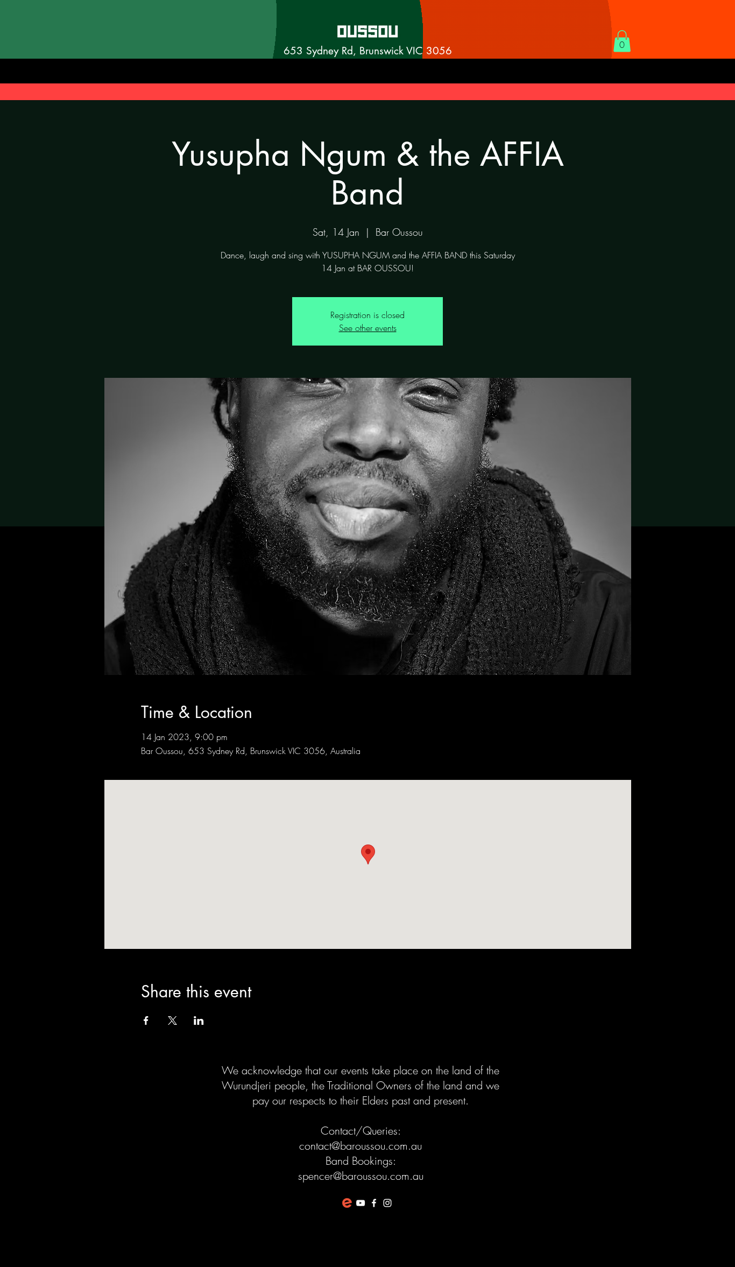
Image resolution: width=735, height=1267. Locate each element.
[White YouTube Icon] (360, 1203)
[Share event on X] (172, 1020)
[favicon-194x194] (347, 1203)
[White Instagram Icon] (387, 1203)
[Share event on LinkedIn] (199, 1020)
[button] (622, 41)
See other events (368, 328)
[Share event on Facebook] (146, 1020)
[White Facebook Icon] (374, 1203)
